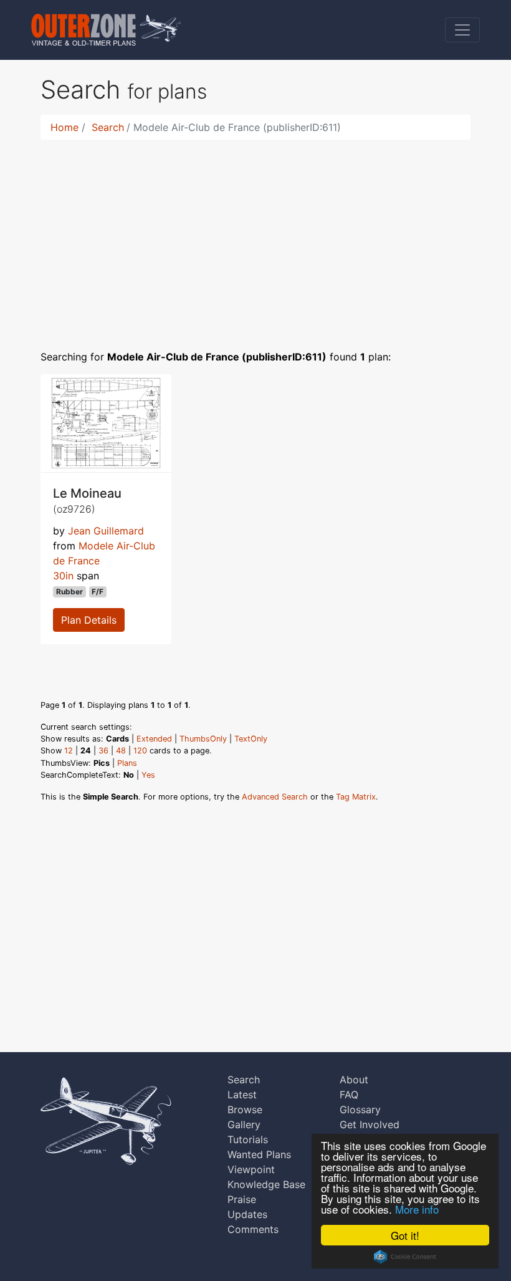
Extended (154, 738)
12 (68, 750)
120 (140, 750)
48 (121, 750)
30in (63, 575)
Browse (244, 1109)
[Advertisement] (255, 237)
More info (417, 1209)
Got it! (405, 1235)
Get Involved (369, 1124)
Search (108, 127)
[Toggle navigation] (462, 29)
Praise (241, 1199)
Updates (247, 1214)
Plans (127, 763)
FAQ (349, 1094)
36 (103, 750)
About (354, 1079)
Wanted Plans (259, 1154)
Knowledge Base (266, 1184)
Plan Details (89, 620)
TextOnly (250, 738)
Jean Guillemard (106, 530)
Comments (253, 1229)
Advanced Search (275, 796)
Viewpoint (251, 1169)
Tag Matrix (356, 796)
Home (64, 127)
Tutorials (247, 1139)
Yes (148, 775)
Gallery (243, 1124)
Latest (242, 1094)
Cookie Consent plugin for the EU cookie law (405, 1257)
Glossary (360, 1109)
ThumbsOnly (203, 738)
